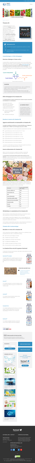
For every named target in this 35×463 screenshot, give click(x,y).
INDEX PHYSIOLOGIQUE (25, 349)
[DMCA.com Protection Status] (17, 456)
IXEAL (14, 458)
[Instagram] (16, 450)
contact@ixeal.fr (10, 440)
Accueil (4, 20)
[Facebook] (11, 450)
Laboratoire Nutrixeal (20, 458)
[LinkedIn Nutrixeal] (30, 1)
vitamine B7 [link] (9, 48)
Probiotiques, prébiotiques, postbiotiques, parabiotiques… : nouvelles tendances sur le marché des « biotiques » (9, 365)
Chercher (10, 348)
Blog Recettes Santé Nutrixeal (14, 445)
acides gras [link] (13, 35)
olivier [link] (10, 322)
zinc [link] (13, 284)
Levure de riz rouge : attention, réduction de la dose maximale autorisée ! (8, 387)
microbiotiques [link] (5, 310)
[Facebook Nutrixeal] (24, 1)
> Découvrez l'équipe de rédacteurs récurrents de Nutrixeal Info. (14, 338)
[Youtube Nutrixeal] (32, 1)
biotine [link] (9, 27)
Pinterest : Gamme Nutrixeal (14, 447)
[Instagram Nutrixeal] (27, 1)
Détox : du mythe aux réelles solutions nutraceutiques (8, 408)
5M (6, 305)
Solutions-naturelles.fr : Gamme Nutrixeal (16, 446)
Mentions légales (28, 460)
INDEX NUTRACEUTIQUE (25, 344)
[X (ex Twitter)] (14, 450)
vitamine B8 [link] (6, 25)
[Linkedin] (19, 450)
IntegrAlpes (8, 458)
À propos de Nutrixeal (23, 434)
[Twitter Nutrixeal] (25, 1)
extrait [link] (5, 258)
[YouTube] (21, 450)
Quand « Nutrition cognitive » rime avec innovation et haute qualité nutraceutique (9, 418)
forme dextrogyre (25, 64)
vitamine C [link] (18, 322)
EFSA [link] (4, 146)
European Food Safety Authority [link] (12, 146)
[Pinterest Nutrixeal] (28, 1)
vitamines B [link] (12, 28)
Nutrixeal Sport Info (13, 444)
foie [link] (17, 223)
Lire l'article (25, 365)
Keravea (4, 281)
